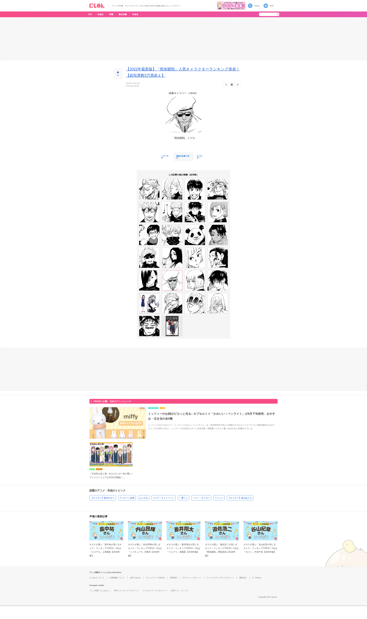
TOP (90, 14)
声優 (111, 14)
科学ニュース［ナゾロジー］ (126, 590)
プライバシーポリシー (191, 578)
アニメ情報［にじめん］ (99, 590)
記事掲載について (117, 578)
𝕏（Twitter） (257, 578)
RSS (272, 6)
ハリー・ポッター (201, 498)
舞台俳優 (123, 14)
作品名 (100, 14)
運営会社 (243, 578)
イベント (219, 498)
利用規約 (173, 578)
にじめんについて (96, 578)
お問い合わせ (135, 578)
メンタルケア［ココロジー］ (154, 590)
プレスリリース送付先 (155, 578)
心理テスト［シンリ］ (179, 590)
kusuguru (93, 585)
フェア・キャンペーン (163, 498)
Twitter (257, 6)
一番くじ (183, 498)
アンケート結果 (126, 498)
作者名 (135, 14)
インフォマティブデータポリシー (220, 578)
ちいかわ (143, 498)
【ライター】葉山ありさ (240, 498)
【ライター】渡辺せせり (103, 498)
